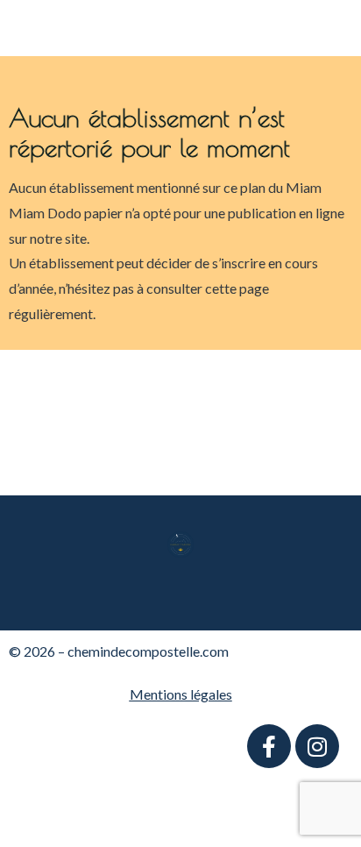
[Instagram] (317, 746)
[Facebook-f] (269, 746)
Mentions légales (181, 694)
